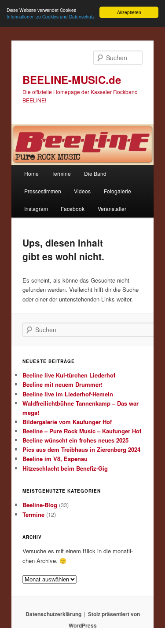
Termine (61, 173)
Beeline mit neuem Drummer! (62, 384)
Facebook (72, 208)
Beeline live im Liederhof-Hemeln (67, 394)
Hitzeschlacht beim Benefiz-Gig (65, 468)
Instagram (36, 208)
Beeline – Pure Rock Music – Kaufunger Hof (81, 431)
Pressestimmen (42, 191)
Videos (82, 191)
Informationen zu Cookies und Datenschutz (51, 16)
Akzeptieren (129, 12)
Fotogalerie (117, 191)
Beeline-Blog (39, 505)
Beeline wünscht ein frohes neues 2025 (75, 440)
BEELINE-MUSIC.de (71, 79)
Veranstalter (112, 208)
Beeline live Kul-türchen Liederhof (68, 375)
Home (31, 173)
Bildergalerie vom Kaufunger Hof (67, 421)
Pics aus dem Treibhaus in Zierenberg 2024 (81, 449)
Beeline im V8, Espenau (55, 458)
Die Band (95, 173)
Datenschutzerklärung (53, 614)
